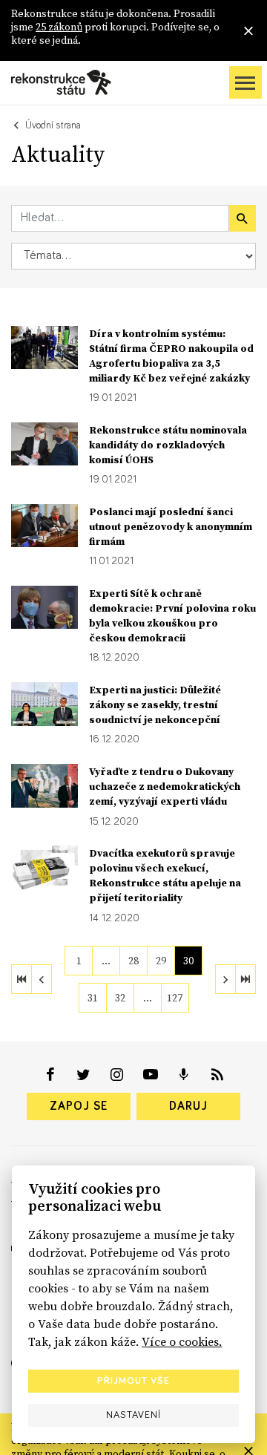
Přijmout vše (133, 1381)
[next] (225, 979)
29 (161, 960)
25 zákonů (59, 26)
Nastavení (133, 1415)
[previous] (41, 979)
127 (174, 997)
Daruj (188, 1106)
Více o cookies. (182, 1341)
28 (133, 960)
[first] (21, 979)
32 (120, 997)
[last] (245, 979)
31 (93, 997)
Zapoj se (79, 1106)
